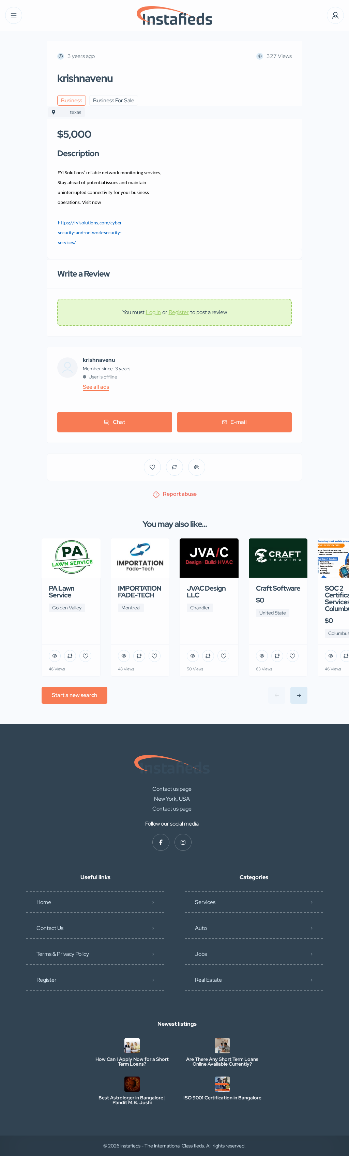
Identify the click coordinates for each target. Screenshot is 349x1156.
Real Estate (208, 979)
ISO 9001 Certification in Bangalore (222, 1097)
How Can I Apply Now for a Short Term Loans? (132, 1061)
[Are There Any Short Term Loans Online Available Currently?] (222, 1045)
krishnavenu (99, 360)
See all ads (96, 387)
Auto (201, 928)
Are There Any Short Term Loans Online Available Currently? (222, 1061)
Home (43, 902)
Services (205, 902)
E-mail (238, 422)
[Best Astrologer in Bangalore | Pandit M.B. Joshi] (132, 1084)
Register (179, 312)
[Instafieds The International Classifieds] (174, 15)
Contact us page (172, 788)
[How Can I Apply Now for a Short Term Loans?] (132, 1045)
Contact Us (49, 928)
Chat (119, 422)
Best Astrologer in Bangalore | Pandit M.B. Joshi (132, 1100)
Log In (153, 312)
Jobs (201, 954)
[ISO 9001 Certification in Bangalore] (222, 1084)
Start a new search (74, 695)
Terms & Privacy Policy (62, 954)
